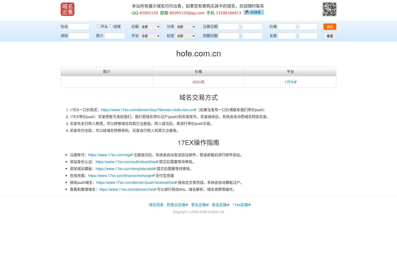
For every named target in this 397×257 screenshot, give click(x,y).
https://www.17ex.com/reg (109, 154)
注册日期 (210, 26)
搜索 (330, 27)
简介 (99, 35)
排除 (64, 35)
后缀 (135, 26)
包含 (64, 26)
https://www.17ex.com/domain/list (126, 189)
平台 (135, 35)
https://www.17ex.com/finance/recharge (120, 175)
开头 (105, 26)
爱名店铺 (198, 204)
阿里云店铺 (176, 204)
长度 (273, 35)
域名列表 (156, 204)
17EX (289, 81)
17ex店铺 (240, 204)
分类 (170, 26)
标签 (170, 35)
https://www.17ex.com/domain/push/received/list (135, 182)
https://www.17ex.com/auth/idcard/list (126, 161)
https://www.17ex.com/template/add (124, 168)
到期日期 (210, 35)
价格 (273, 26)
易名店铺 (219, 204)
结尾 (117, 26)
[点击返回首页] (67, 9)
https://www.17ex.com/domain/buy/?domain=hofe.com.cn (147, 109)
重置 (330, 36)
